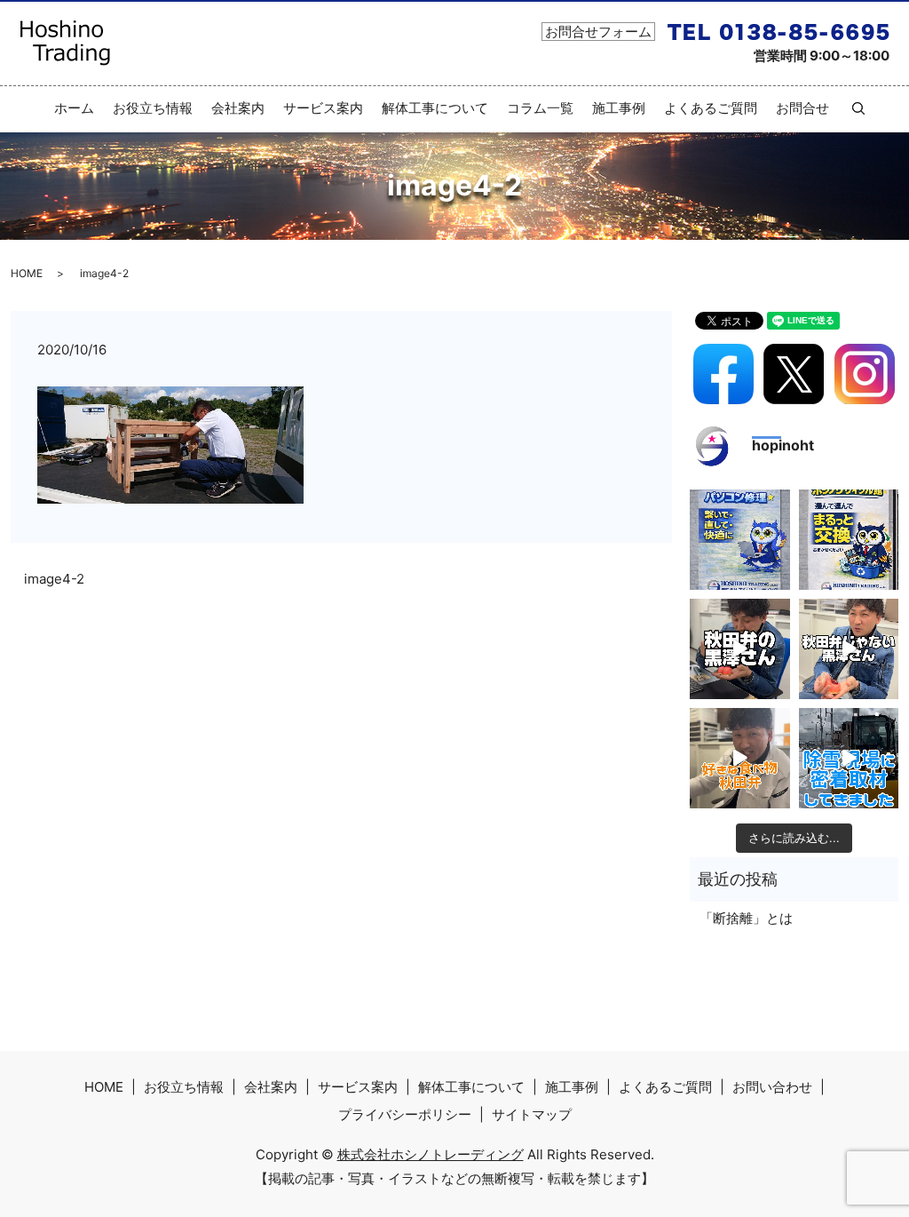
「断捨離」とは (746, 918)
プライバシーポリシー (404, 1114)
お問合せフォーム (598, 31)
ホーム (74, 107)
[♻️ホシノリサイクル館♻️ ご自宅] (849, 539)
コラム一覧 (540, 107)
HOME (27, 273)
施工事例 (618, 107)
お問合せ (802, 107)
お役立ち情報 (153, 107)
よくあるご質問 (710, 107)
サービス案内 (323, 107)
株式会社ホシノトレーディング (430, 1154)
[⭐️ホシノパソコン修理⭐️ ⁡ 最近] (740, 539)
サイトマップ (532, 1114)
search (851, 108)
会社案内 (238, 107)
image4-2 (54, 578)
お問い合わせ (772, 1086)
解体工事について (435, 107)
